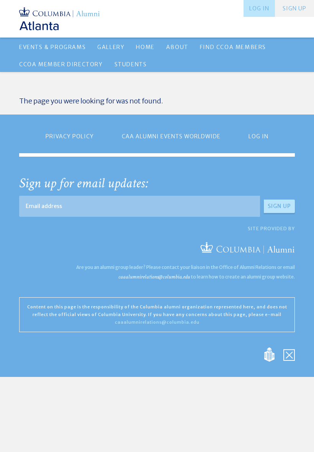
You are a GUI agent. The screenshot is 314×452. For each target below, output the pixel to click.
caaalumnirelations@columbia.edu (154, 276)
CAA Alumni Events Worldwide (171, 136)
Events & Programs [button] (52, 47)
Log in (259, 8)
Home (145, 47)
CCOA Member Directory (61, 64)
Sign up (294, 8)
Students (130, 64)
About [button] (177, 47)
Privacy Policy (70, 136)
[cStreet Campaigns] (289, 354)
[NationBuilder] (273, 354)
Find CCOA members (233, 47)
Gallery (110, 47)
